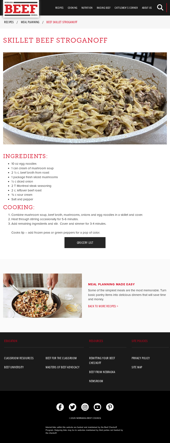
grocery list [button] (85, 242)
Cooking (72, 8)
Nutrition (87, 8)
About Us (147, 8)
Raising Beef (104, 8)
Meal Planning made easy (111, 284)
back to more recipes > (103, 306)
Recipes (59, 8)
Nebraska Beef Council (21, 9)
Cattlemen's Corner (126, 8)
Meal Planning (30, 22)
